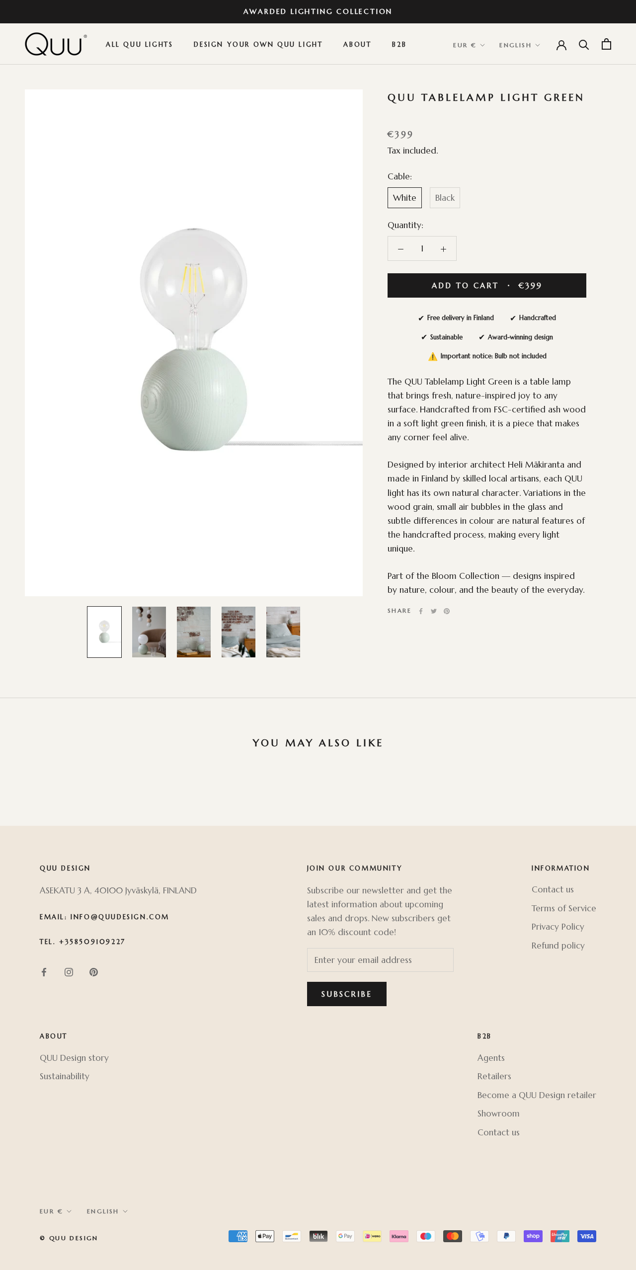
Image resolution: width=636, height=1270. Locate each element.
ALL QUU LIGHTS (139, 45)
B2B (399, 45)
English (515, 45)
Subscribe (346, 994)
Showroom (498, 1113)
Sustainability (64, 1076)
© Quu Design (69, 1238)
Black (445, 197)
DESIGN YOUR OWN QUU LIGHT (258, 45)
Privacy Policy (558, 926)
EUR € (465, 45)
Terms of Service (564, 908)
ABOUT (357, 45)
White (404, 197)
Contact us (553, 889)
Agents (491, 1057)
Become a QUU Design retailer (536, 1095)
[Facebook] (421, 611)
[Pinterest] (447, 611)
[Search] (584, 44)
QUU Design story (74, 1057)
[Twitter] (434, 611)
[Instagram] (69, 971)
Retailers (494, 1076)
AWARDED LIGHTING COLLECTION (318, 11)
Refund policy (558, 945)
